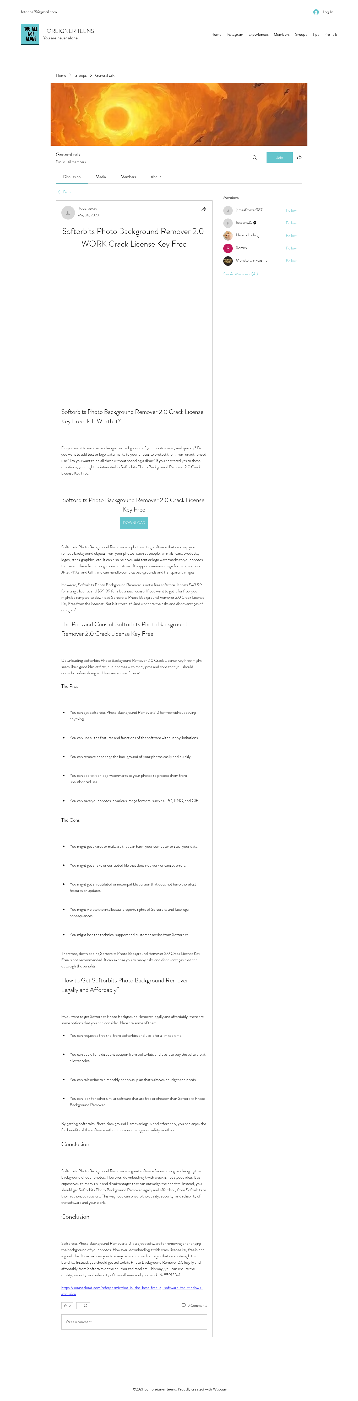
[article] (134, 701)
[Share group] (299, 157)
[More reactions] (83, 1170)
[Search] (255, 157)
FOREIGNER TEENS (68, 31)
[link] (72, 177)
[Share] (204, 209)
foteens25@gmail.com (39, 11)
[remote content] (134, 261)
